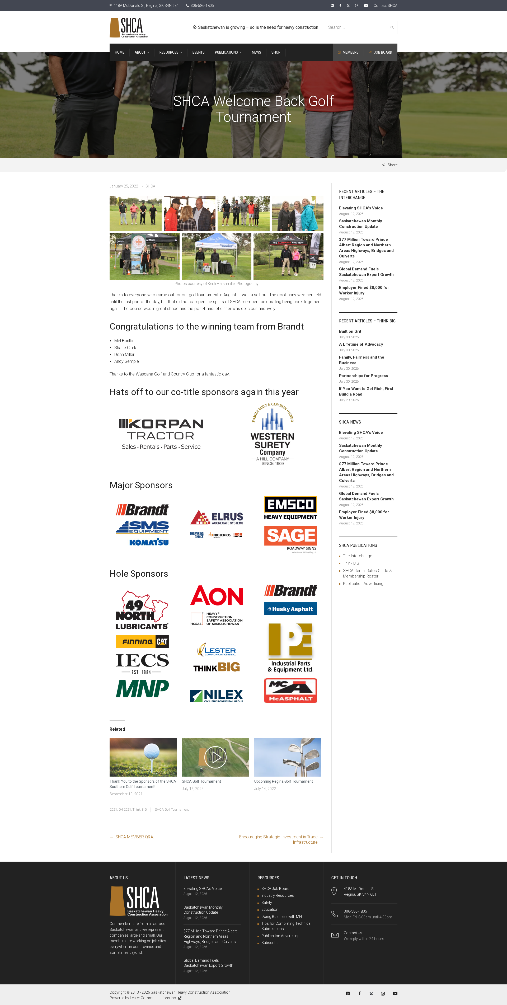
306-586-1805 (202, 5)
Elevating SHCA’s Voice (203, 888)
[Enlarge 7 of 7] (316, 239)
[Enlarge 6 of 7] (244, 239)
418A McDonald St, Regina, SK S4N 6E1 (146, 5)
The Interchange (357, 555)
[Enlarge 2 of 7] (208, 203)
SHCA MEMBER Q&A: (134, 836)
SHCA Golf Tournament (201, 781)
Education (269, 909)
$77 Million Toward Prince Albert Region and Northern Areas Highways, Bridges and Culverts (210, 936)
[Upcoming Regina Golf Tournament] (287, 757)
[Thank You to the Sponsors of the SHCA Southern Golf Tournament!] (143, 757)
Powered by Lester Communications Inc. (143, 998)
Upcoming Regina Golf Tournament (283, 781)
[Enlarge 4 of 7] (316, 203)
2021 (113, 809)
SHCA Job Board (275, 888)
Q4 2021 (125, 809)
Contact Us (353, 933)
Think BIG (140, 809)
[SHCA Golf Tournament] (215, 757)
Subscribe (269, 943)
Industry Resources (277, 895)
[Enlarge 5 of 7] (172, 239)
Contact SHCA (385, 5)
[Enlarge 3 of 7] (262, 203)
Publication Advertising (363, 583)
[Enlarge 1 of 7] (154, 203)
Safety (266, 902)
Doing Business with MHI (282, 916)
